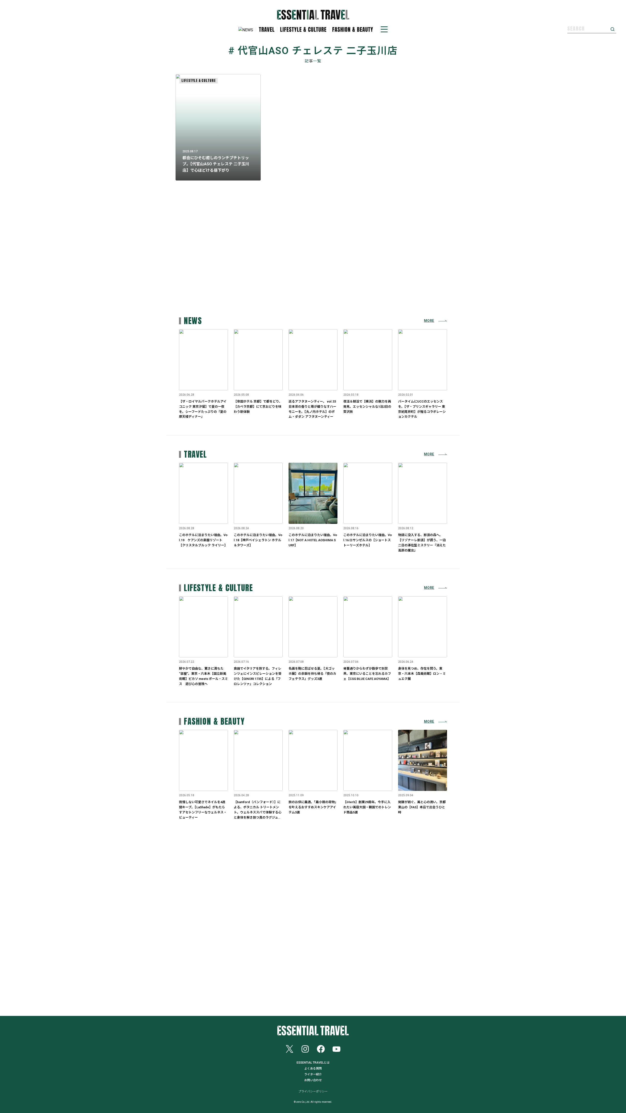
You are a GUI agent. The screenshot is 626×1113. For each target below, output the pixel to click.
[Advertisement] (313, 263)
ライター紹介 (313, 1074)
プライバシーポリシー (313, 1091)
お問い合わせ (313, 1080)
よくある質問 (313, 1068)
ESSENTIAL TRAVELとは (313, 1062)
